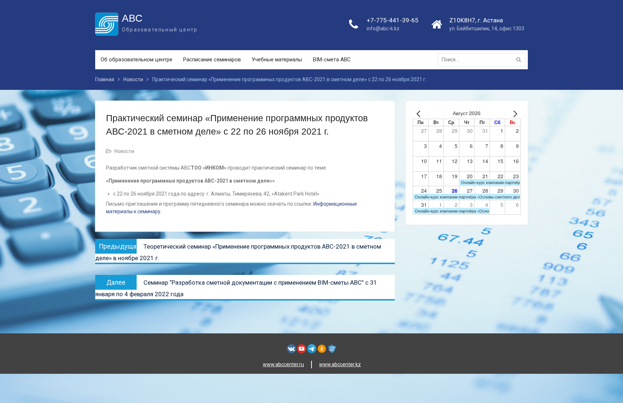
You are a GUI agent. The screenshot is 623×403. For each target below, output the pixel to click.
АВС (132, 18)
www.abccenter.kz (340, 364)
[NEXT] (514, 113)
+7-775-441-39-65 (393, 20)
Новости (124, 151)
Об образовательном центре (136, 59)
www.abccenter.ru (283, 364)
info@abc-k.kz (383, 28)
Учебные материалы (277, 59)
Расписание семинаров (212, 59)
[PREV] (420, 113)
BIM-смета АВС (332, 59)
